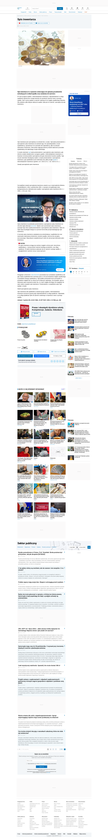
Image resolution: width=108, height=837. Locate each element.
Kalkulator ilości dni (73, 224)
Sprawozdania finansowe (71, 809)
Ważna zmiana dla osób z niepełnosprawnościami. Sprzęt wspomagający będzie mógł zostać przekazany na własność (77, 193)
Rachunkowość (20, 805)
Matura (31, 826)
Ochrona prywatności (27, 834)
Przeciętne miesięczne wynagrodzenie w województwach (78, 247)
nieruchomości (35, 274)
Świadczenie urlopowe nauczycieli (77, 244)
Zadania (39, 547)
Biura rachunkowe (70, 801)
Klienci (39, 15)
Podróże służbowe (69, 823)
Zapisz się (59, 269)
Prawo (50, 12)
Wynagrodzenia (33, 805)
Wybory (71, 238)
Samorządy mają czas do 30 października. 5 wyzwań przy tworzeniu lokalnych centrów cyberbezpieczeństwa (79, 182)
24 (70, 271)
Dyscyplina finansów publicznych (76, 254)
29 (84, 271)
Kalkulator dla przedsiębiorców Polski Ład (78, 215)
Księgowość (23, 12)
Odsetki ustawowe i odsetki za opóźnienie (78, 242)
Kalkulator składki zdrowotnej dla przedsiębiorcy (76, 212)
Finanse (33, 547)
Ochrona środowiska (74, 236)
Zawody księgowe (20, 809)
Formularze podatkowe (83, 824)
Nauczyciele (32, 821)
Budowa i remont (81, 808)
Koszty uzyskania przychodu (75, 256)
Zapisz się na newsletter (59, 351)
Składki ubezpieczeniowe (71, 821)
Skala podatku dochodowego (72, 826)
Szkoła (31, 820)
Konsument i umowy (46, 806)
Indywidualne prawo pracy (35, 803)
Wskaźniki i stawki (70, 816)
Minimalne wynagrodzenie (71, 820)
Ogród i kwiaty (81, 809)
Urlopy (31, 808)
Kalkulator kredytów (73, 219)
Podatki (18, 803)
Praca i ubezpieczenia (58, 806)
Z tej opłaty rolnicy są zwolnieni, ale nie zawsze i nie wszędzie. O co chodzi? (77, 168)
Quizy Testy (72, 261)
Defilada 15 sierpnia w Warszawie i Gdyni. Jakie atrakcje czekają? (78, 200)
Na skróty (80, 816)
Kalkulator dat (72, 226)
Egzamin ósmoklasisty (34, 827)
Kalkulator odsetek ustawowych (76, 221)
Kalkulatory (74, 210)
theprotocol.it (81, 826)
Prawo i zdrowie (45, 812)
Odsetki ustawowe (69, 824)
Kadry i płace (20, 824)
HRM (31, 811)
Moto (65, 12)
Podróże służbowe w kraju (71, 818)
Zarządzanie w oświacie (34, 824)
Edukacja (80, 12)
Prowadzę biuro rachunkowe (71, 805)
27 (79, 271)
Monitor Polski (44, 820)
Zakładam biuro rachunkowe (71, 803)
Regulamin (53, 834)
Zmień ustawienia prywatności (41, 834)
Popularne (73, 161)
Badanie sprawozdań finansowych (77, 252)
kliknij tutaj (48, 772)
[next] (65, 749)
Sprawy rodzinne (45, 803)
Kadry (30, 12)
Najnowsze (79, 161)
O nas (18, 834)
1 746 (61, 749)
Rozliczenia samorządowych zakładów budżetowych (78, 258)
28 (81, 271)
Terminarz (74, 268)
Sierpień (81, 268)
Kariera (59, 834)
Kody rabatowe (81, 821)
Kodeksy (43, 826)
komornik (33, 226)
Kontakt (69, 834)
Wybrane (85, 161)
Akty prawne (44, 816)
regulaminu (42, 763)
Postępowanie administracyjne (76, 231)
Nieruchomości (72, 12)
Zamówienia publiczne (74, 234)
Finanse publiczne (73, 232)
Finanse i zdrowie (57, 811)
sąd (30, 152)
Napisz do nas (43, 351)
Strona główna (20, 15)
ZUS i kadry (19, 808)
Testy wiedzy (32, 829)
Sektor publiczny (43, 12)
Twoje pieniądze (58, 12)
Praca (43, 809)
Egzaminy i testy (33, 823)
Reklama (75, 834)
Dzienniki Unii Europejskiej (47, 823)
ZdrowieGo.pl (81, 818)
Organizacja (34, 15)
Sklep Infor (44, 811)
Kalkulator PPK (72, 222)
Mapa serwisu (83, 834)
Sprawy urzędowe (45, 808)
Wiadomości (20, 547)
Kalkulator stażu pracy (58, 824)
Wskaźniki (74, 241)
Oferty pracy (80, 827)
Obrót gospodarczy (21, 806)
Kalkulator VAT (57, 821)
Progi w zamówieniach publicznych (77, 250)
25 (73, 271)
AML (67, 811)
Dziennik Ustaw (45, 818)
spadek (55, 159)
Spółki (55, 805)
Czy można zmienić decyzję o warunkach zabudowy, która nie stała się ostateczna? (78, 196)
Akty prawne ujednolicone (47, 824)
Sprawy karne (44, 805)
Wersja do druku (26, 351)
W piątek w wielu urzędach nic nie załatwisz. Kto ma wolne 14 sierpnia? (79, 203)
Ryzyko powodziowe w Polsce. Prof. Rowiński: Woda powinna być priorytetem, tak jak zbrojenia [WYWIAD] (78, 164)
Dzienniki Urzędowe (46, 821)
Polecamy (70, 420)
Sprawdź (36, 314)
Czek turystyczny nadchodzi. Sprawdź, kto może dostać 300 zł (78, 185)
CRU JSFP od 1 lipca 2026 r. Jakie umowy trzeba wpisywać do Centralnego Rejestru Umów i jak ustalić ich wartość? (78, 178)
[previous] (48, 749)
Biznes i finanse (57, 803)
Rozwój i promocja (46, 547)
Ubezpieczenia (32, 806)
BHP (30, 809)
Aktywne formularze (77, 229)
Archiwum (80, 820)
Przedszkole (32, 818)
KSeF (86, 12)
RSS (64, 834)
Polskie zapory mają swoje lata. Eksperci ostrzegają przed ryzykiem (78, 171)
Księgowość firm (21, 801)
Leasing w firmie (57, 809)
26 (76, 271)
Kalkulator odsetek (57, 823)
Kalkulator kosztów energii (75, 217)
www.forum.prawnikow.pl (28, 324)
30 (87, 271)
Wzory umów (81, 823)
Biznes (35, 12)
